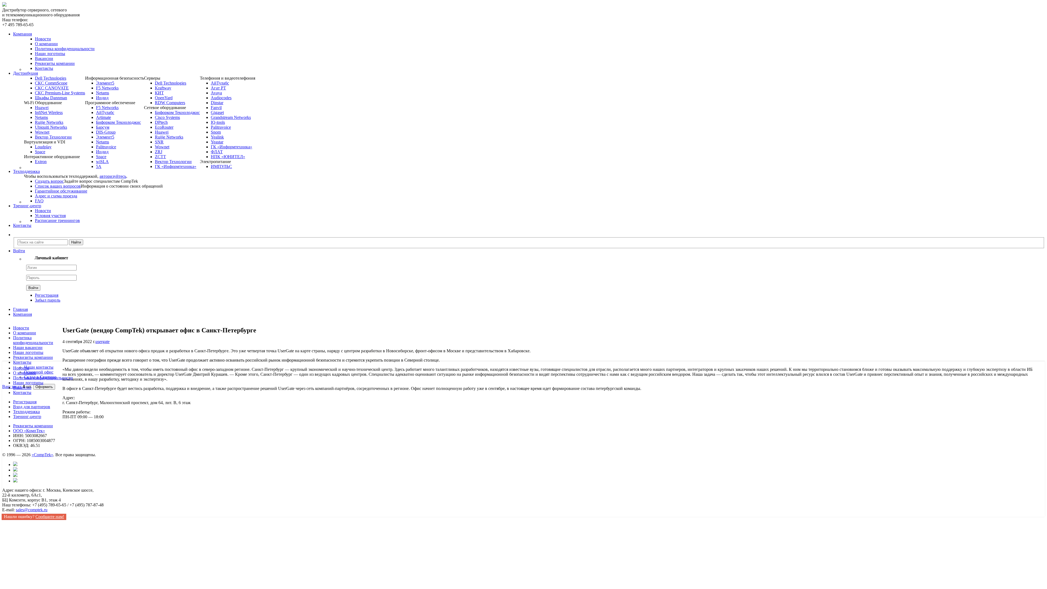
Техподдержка (26, 411)
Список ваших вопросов (58, 186)
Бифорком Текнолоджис (118, 122)
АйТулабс (105, 112)
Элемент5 (105, 83)
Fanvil (216, 107)
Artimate (103, 117)
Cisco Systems (167, 117)
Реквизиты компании (55, 63)
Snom (216, 132)
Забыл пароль (47, 300)
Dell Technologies (50, 78)
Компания (22, 314)
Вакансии (44, 58)
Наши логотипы (50, 53)
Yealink (217, 137)
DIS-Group (106, 132)
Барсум (102, 127)
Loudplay (43, 147)
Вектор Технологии (53, 137)
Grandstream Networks (231, 117)
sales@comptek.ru (31, 509)
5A (98, 166)
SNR (159, 142)
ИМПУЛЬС (221, 166)
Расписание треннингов (57, 220)
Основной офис (38, 372)
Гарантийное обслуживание (61, 191)
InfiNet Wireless (49, 112)
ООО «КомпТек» (29, 430)
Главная (20, 309)
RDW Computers (170, 102)
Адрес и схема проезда (56, 196)
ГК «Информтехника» (175, 166)
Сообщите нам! (49, 516)
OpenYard (164, 97)
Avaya (216, 93)
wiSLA (102, 161)
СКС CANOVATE (52, 88)
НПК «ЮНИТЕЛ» (228, 156)
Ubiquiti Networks (51, 127)
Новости (43, 39)
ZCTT (160, 156)
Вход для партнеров (31, 406)
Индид (102, 97)
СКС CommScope (51, 83)
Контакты (44, 68)
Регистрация (46, 295)
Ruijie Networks (49, 122)
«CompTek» (42, 454)
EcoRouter (164, 127)
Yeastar (217, 142)
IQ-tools (218, 122)
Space (40, 151)
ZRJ (158, 151)
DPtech (161, 122)
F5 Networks (107, 88)
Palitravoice (106, 147)
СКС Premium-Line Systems (60, 93)
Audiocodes (221, 97)
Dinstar (217, 102)
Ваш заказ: (12, 386)
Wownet (42, 132)
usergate (102, 341)
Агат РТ (218, 88)
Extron (41, 161)
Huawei (42, 107)
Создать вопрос (49, 181)
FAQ (39, 201)
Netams (41, 117)
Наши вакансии (28, 347)
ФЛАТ (217, 151)
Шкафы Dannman (51, 97)
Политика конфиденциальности (65, 48)
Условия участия (50, 215)
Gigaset (217, 112)
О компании (46, 43)
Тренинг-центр (27, 416)
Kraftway (163, 88)
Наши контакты (38, 367)
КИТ (159, 93)
